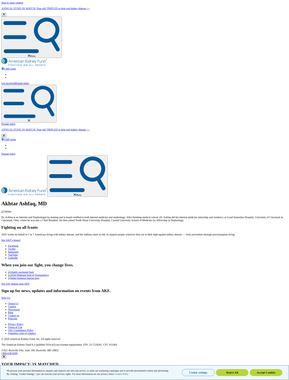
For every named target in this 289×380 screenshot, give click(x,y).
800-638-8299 (10, 353)
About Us (13, 303)
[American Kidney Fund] (24, 65)
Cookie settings (198, 372)
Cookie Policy (121, 374)
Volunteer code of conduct (22, 333)
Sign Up (5, 297)
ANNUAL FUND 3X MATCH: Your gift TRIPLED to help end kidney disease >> (45, 8)
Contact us (13, 315)
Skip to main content (12, 2)
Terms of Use (15, 327)
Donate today (22, 83)
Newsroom (14, 309)
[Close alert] (3, 357)
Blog (10, 312)
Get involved (8, 83)
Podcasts (12, 318)
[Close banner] (3, 15)
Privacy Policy (15, 324)
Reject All (232, 372)
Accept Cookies (266, 372)
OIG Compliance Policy (21, 330)
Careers (12, 306)
